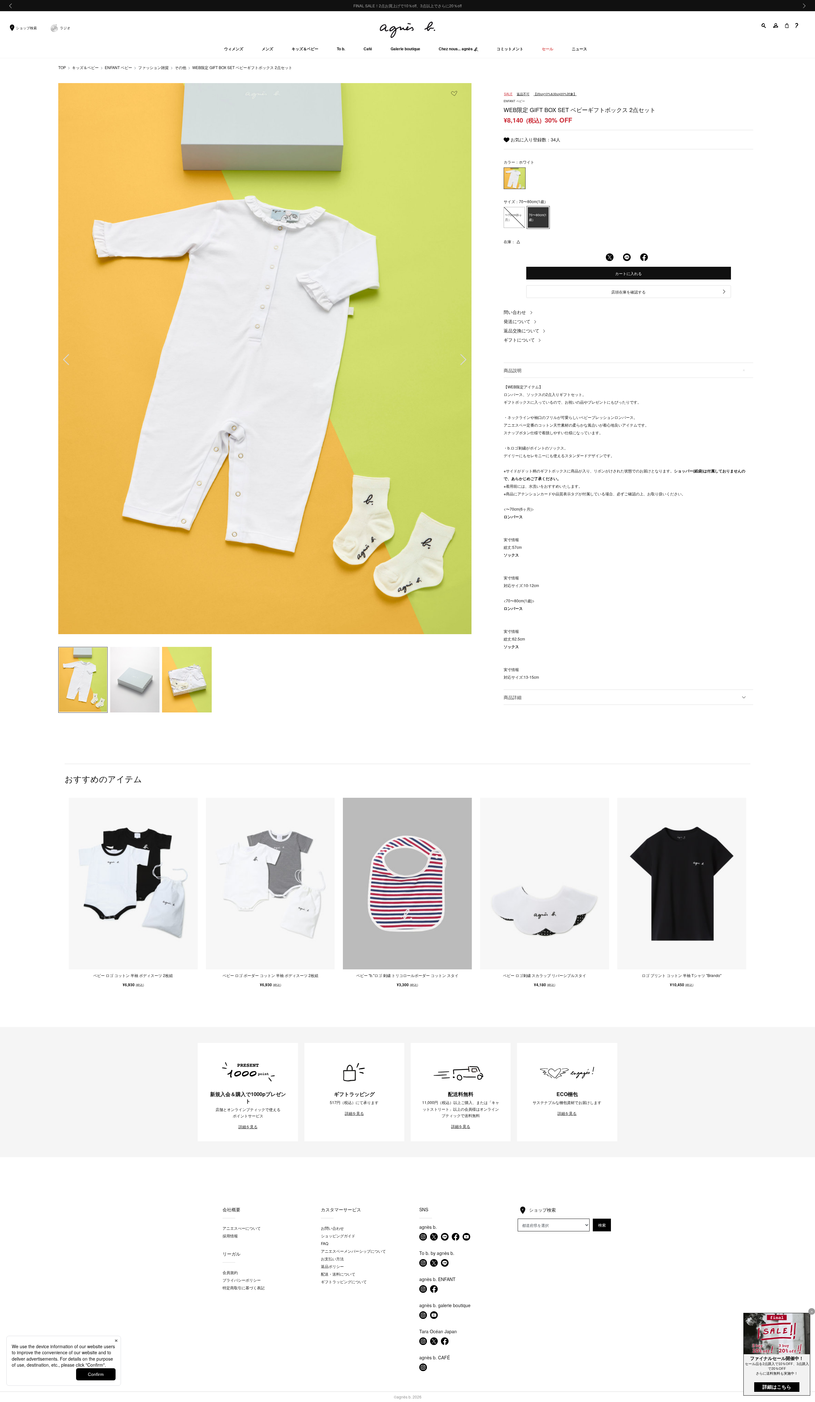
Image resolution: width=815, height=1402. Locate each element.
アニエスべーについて (242, 1228)
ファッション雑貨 (153, 67)
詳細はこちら (776, 1387)
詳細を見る (248, 1126)
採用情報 (230, 1235)
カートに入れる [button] (628, 273)
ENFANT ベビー (118, 67)
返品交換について (521, 330)
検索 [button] (602, 1225)
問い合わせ (515, 312)
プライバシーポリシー (242, 1280)
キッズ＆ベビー (85, 67)
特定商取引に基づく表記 (244, 1287)
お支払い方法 (332, 1258)
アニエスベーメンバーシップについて (353, 1251)
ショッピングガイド (338, 1235)
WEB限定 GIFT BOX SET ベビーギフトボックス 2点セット (242, 67)
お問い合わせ (332, 1228)
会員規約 (230, 1272)
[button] (764, 26)
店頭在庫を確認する (628, 291)
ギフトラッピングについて (344, 1281)
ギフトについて (519, 339)
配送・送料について (338, 1274)
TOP (62, 67)
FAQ (324, 1243)
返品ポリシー (332, 1266)
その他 (180, 67)
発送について (517, 321)
